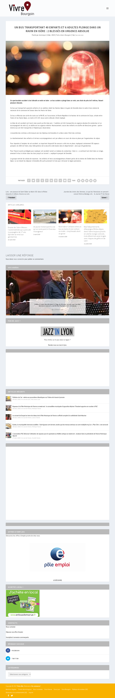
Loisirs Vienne (36, 418)
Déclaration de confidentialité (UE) (16, 692)
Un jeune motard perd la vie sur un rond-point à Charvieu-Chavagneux (44, 229)
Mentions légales (11, 689)
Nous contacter (10, 627)
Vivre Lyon (57, 689)
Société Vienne (36, 438)
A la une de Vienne (26, 408)
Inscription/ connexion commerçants (17, 637)
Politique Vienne (36, 408)
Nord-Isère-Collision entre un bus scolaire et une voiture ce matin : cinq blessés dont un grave (70, 230)
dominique (42, 35)
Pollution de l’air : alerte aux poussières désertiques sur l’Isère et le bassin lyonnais (38, 397)
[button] (54, 313)
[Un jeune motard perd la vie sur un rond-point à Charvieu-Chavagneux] (44, 216)
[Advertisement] (23, 371)
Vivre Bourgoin (66, 689)
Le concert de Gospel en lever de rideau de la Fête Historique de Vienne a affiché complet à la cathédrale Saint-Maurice (49, 416)
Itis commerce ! (36, 686)
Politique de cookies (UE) (80, 689)
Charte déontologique (25, 689)
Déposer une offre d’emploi (14, 632)
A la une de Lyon (25, 399)
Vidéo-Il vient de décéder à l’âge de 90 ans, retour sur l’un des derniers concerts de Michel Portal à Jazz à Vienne (57, 305)
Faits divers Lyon (35, 399)
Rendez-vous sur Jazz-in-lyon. (57, 345)
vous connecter (19, 259)
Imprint (31, 692)
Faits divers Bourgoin (63, 35)
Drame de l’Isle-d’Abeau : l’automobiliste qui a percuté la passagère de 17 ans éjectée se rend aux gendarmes (19, 232)
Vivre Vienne (48, 689)
